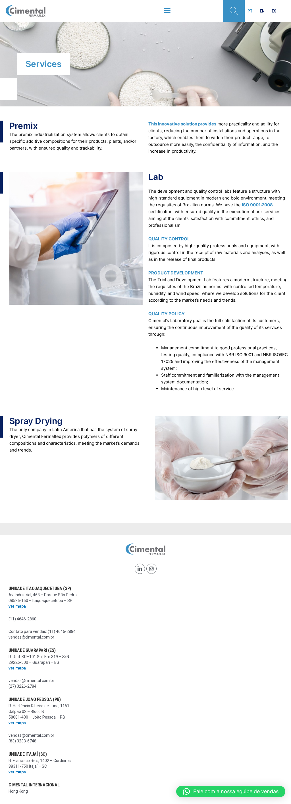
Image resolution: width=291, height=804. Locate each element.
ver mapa (17, 606)
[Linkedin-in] (140, 569)
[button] (167, 10)
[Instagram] (151, 569)
